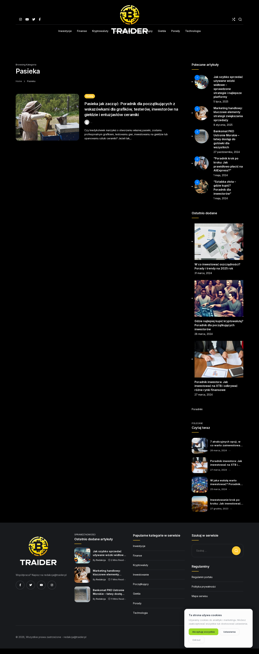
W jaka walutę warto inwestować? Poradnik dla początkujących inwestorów (225, 482)
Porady (137, 603)
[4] (202, 163)
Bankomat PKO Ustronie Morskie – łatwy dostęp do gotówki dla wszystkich (226, 139)
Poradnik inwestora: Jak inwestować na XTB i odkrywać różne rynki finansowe (216, 386)
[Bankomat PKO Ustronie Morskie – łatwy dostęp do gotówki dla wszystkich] (82, 594)
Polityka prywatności (204, 586)
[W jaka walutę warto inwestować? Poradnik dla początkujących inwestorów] (200, 484)
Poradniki (197, 409)
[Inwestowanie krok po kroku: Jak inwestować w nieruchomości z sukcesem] (200, 504)
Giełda (136, 593)
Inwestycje (139, 546)
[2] (202, 112)
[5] (202, 186)
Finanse (137, 555)
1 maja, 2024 (221, 175)
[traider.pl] (129, 19)
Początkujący (141, 584)
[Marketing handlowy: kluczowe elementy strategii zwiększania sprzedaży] (82, 575)
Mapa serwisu (200, 596)
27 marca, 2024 (204, 394)
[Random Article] (233, 19)
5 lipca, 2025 (221, 101)
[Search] (240, 19)
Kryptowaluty (140, 565)
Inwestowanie (141, 574)
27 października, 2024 (227, 151)
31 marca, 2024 (203, 273)
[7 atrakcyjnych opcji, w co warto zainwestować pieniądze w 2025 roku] (200, 446)
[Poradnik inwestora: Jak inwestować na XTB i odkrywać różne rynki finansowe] (200, 465)
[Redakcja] (87, 121)
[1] (202, 81)
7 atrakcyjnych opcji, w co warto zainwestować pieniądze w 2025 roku (226, 443)
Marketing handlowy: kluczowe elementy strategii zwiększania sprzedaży (107, 572)
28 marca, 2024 (204, 333)
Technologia (140, 612)
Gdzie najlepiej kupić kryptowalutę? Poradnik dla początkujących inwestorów (219, 325)
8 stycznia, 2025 (223, 124)
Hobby (89, 96)
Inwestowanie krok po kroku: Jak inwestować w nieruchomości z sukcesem (225, 502)
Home (19, 81)
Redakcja (101, 560)
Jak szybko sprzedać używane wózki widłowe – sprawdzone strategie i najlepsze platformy (109, 553)
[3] (202, 136)
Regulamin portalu (202, 577)
